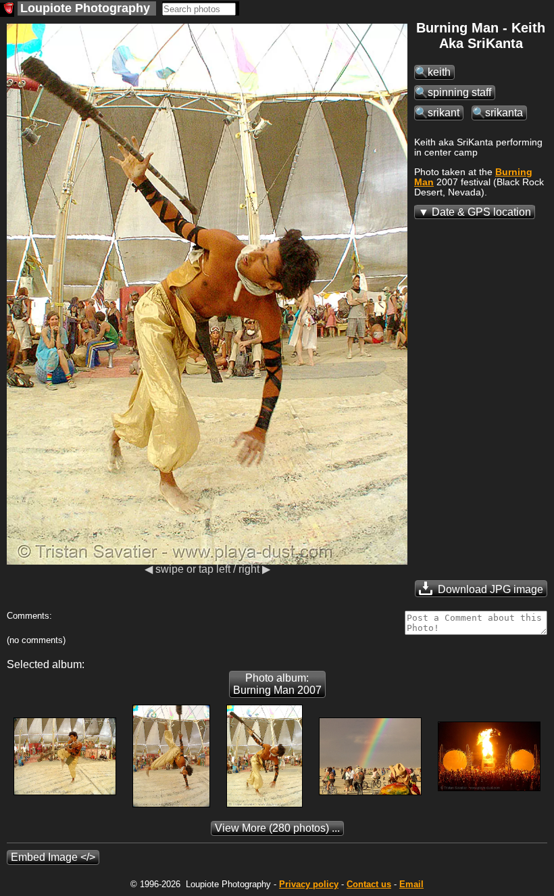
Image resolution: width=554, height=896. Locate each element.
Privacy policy (308, 884)
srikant (443, 112)
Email (411, 884)
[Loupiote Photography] (7, 10)
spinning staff (459, 92)
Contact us (369, 884)
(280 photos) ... (277, 828)
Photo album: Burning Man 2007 (277, 684)
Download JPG (489, 589)
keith (439, 72)
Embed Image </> (53, 857)
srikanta (504, 112)
